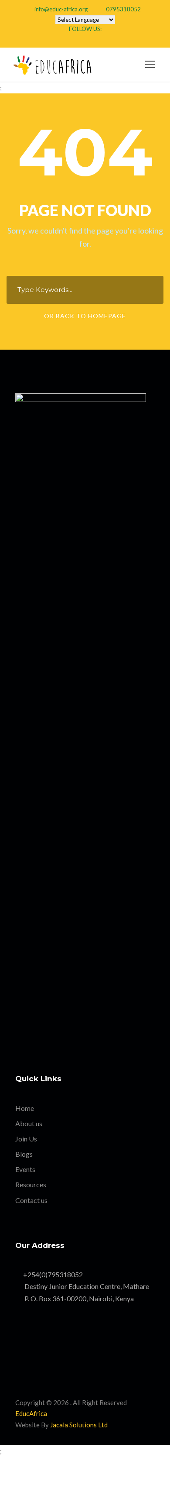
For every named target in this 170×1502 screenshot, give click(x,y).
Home (24, 1108)
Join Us (26, 1138)
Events (25, 1169)
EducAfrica (31, 1413)
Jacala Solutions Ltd (79, 1425)
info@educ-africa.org (61, 9)
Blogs (24, 1154)
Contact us (31, 1200)
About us (28, 1123)
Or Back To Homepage (85, 316)
